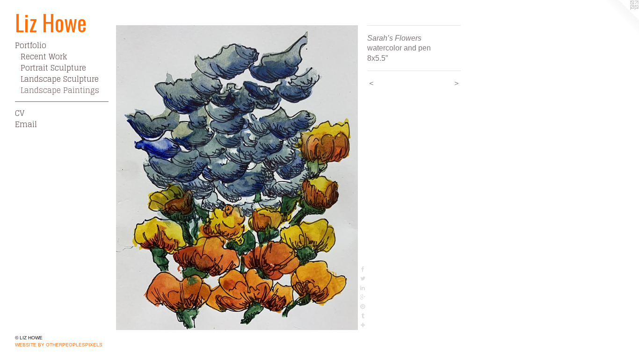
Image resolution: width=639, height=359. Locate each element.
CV (19, 113)
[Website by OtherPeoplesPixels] (620, 18)
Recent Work (44, 56)
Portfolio (30, 45)
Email (26, 124)
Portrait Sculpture (53, 67)
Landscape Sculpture (60, 79)
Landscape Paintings (60, 90)
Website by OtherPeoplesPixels (58, 344)
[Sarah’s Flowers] (237, 177)
